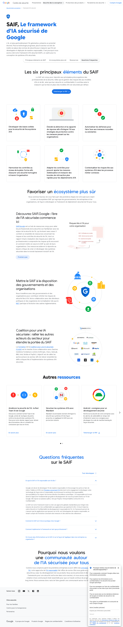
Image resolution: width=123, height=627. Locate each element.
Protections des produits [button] (75, 3)
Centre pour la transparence (16, 608)
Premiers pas (22, 257)
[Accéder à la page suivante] (119, 412)
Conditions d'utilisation (72, 621)
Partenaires (10, 612)
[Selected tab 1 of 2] (61, 443)
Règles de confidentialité (53, 621)
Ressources (74, 60)
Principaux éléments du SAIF (35, 60)
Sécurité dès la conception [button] (52, 3)
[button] (62, 481)
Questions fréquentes (89, 60)
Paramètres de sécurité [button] (95, 3)
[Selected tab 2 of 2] (62, 443)
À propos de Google (22, 621)
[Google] (9, 621)
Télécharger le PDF (60, 91)
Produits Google (37, 621)
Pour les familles (12, 604)
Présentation (36, 3)
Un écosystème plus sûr (58, 60)
